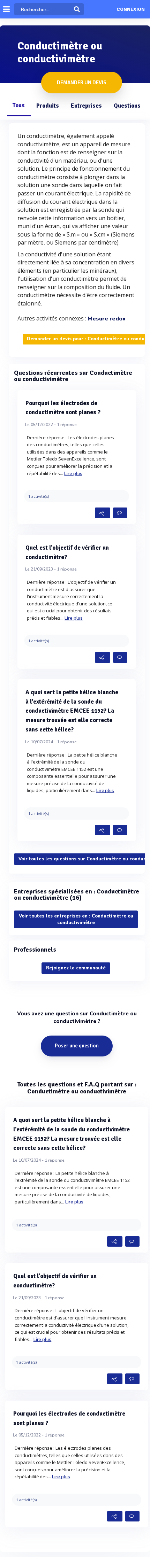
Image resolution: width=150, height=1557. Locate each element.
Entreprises (86, 105)
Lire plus (73, 474)
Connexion (131, 9)
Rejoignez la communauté (76, 968)
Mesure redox (107, 319)
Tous (18, 105)
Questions (127, 105)
